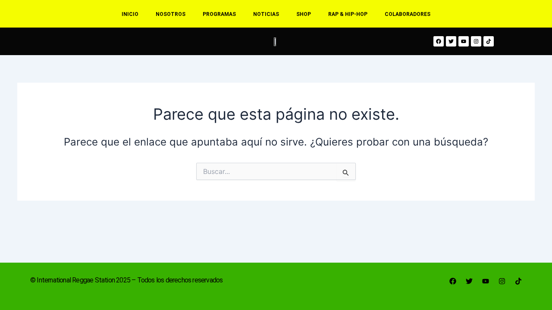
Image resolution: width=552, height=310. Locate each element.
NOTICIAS (266, 14)
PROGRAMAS (219, 14)
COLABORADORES (407, 14)
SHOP (303, 14)
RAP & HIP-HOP (347, 14)
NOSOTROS (170, 14)
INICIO (130, 14)
